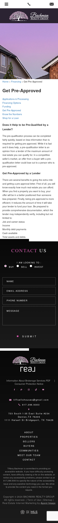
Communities (29, 450)
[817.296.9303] (29, 4)
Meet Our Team (29, 455)
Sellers (29, 441)
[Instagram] (29, 389)
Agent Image (48, 503)
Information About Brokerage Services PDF (28, 380)
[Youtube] (43, 389)
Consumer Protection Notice (29, 383)
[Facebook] (14, 389)
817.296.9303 (31, 404)
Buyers (29, 445)
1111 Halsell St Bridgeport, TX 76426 (29, 420)
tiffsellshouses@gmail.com (31, 399)
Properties (29, 436)
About (29, 432)
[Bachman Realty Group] (29, 16)
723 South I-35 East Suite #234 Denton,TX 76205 (29, 415)
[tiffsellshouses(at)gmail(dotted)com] (52, 4)
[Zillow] (21, 389)
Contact (29, 459)
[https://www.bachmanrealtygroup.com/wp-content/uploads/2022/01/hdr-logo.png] (29, 360)
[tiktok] (36, 389)
